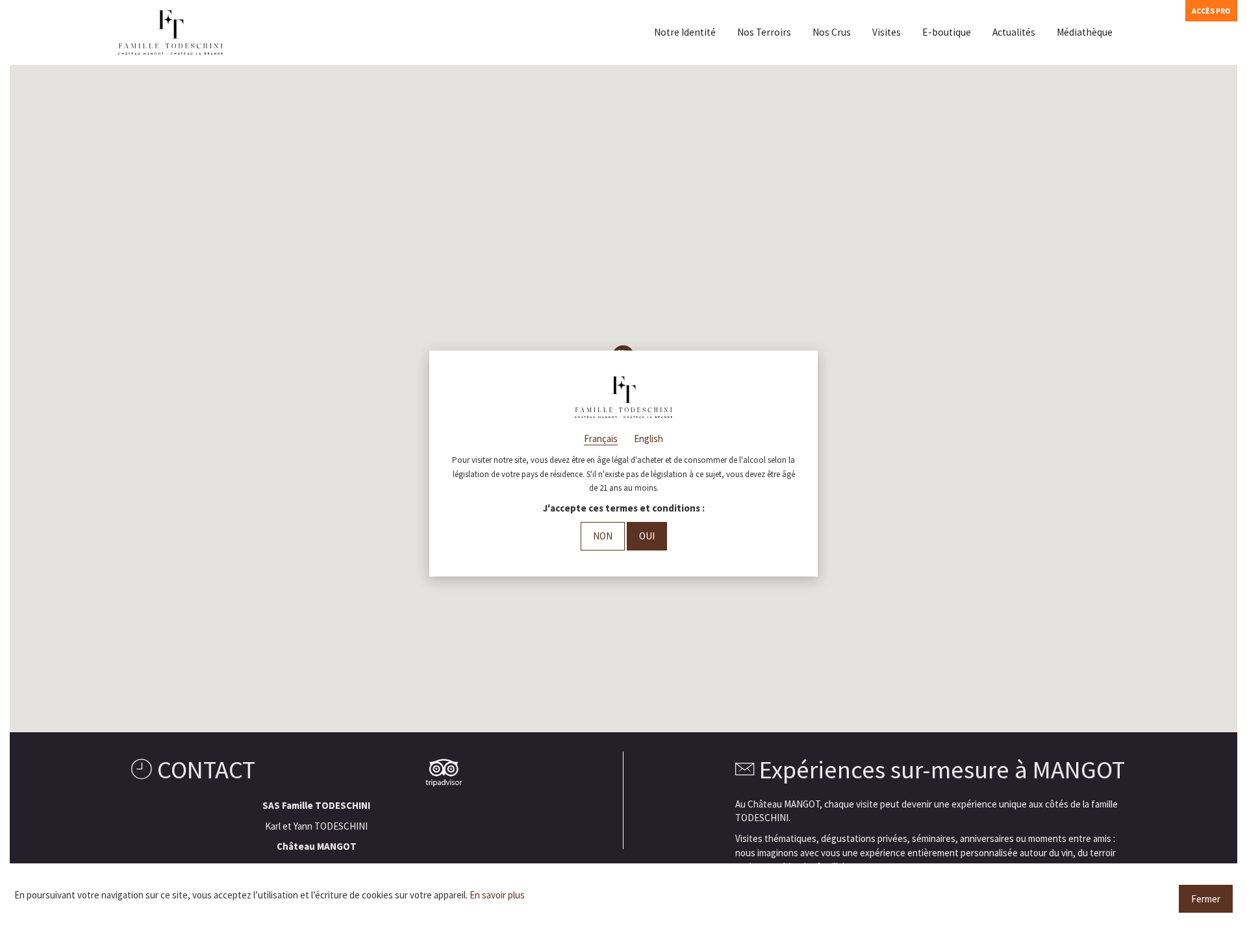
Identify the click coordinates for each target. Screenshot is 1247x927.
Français (601, 438)
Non (602, 536)
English (648, 438)
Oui (647, 536)
